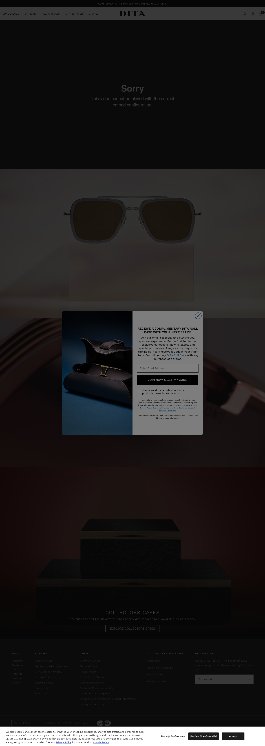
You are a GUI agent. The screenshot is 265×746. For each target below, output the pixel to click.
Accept (233, 736)
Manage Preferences (173, 736)
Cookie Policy (101, 742)
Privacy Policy (63, 742)
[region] (132, 736)
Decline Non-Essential (203, 736)
